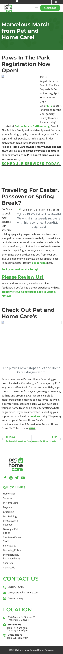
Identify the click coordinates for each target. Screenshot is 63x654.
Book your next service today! (20, 269)
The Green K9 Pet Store (12, 539)
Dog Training (10, 516)
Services (7, 498)
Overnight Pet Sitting (10, 531)
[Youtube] (23, 478)
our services (39, 262)
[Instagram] (55, 2)
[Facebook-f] (51, 2)
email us (35, 416)
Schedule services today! (31, 163)
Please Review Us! (23, 277)
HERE (48, 105)
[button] (36, 7)
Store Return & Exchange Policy (11, 556)
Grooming (8, 512)
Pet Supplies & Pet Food (10, 523)
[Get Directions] (19, 2)
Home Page (9, 494)
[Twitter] (17, 478)
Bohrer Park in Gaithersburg (32, 126)
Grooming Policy (12, 550)
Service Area (9, 546)
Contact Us (9, 567)
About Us (8, 563)
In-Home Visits (10, 503)
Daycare (7, 507)
